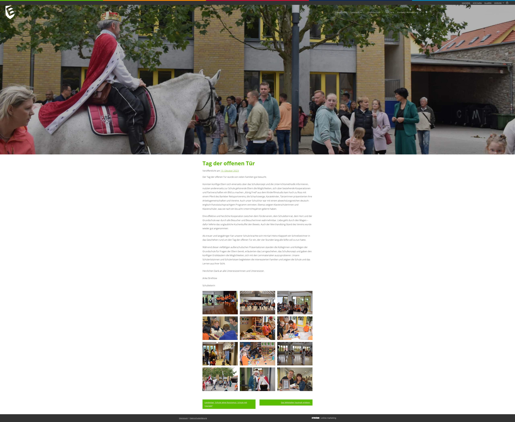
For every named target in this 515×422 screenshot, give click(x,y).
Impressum (183, 418)
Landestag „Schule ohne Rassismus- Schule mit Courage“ (226, 404)
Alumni (488, 3)
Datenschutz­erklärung (198, 418)
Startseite (342, 12)
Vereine (498, 3)
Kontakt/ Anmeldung (407, 12)
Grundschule (373, 12)
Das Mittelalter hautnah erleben (295, 402)
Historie (466, 3)
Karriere (390, 12)
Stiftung (477, 3)
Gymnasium (356, 12)
